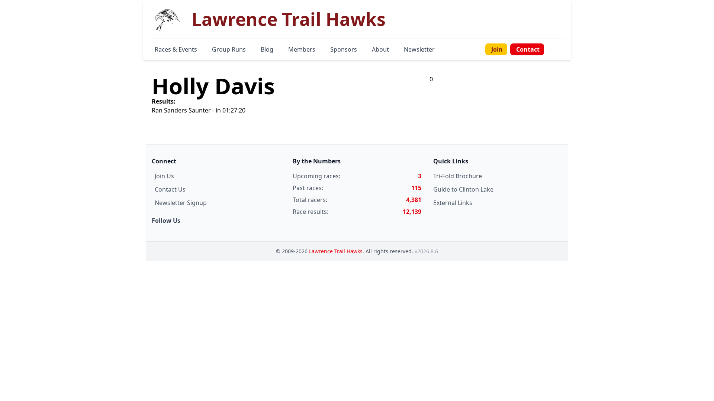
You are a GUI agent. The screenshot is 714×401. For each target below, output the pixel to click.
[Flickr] (563, 49)
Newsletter (419, 49)
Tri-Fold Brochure (457, 176)
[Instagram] (559, 49)
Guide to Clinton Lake (463, 189)
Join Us (164, 176)
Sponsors (343, 49)
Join (497, 49)
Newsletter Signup (181, 203)
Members (301, 49)
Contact (528, 49)
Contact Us (170, 189)
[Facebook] (554, 49)
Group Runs (229, 49)
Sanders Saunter (187, 110)
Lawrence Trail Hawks (336, 251)
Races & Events (176, 49)
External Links (452, 203)
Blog (267, 49)
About (380, 49)
